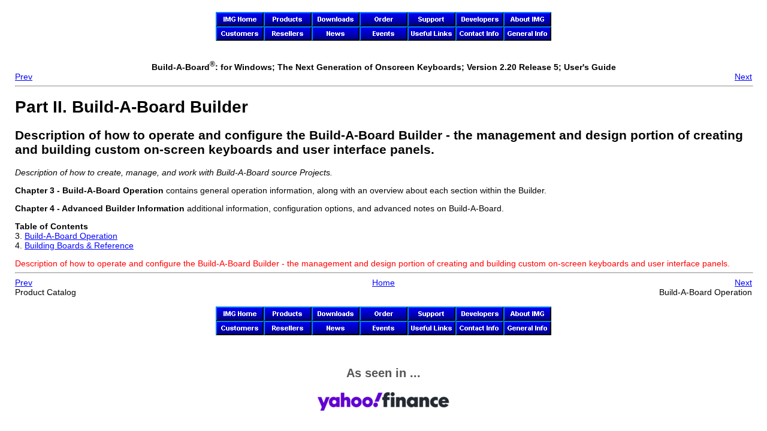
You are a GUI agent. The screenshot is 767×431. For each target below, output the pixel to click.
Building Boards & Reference (79, 245)
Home (383, 282)
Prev (23, 76)
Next (743, 76)
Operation (71, 236)
